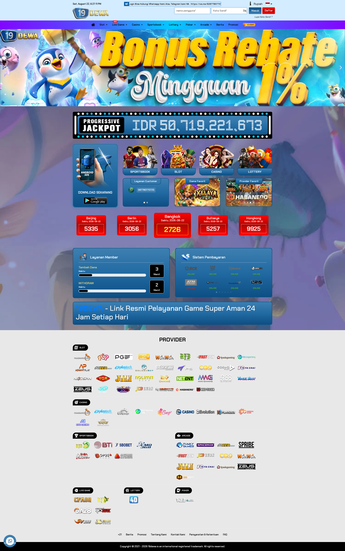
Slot (102, 24)
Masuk (255, 10)
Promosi (233, 24)
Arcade (204, 24)
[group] (249, 192)
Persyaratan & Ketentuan (204, 534)
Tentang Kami (159, 534)
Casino (136, 24)
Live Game (118, 24)
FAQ (225, 534)
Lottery (173, 24)
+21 (120, 534)
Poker (189, 24)
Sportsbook (154, 24)
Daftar (269, 10)
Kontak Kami (178, 534)
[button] (340, 68)
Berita (220, 24)
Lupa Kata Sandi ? (263, 16)
